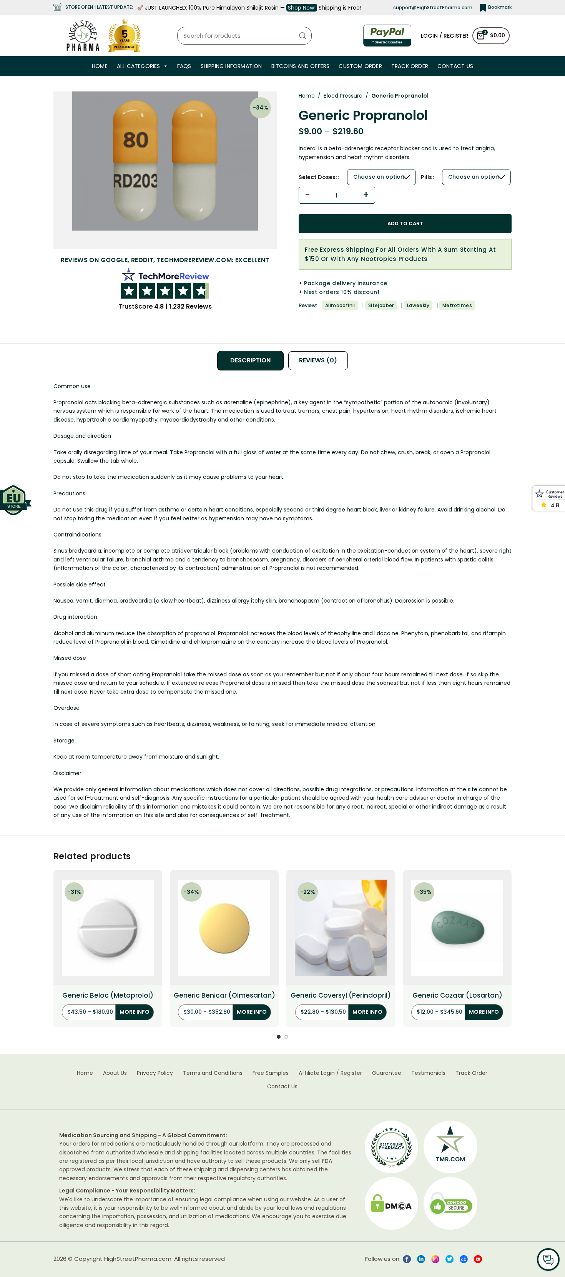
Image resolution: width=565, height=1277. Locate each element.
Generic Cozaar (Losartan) (457, 995)
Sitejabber (381, 305)
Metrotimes (457, 305)
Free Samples (271, 1073)
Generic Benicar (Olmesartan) (224, 995)
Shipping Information (231, 66)
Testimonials (428, 1073)
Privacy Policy (155, 1073)
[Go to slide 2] (286, 1037)
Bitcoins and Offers (300, 66)
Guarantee (386, 1073)
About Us (115, 1073)
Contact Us (455, 66)
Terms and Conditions (213, 1073)
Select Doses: (318, 177)
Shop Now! (302, 8)
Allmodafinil (340, 305)
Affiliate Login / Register (330, 1073)
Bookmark (500, 7)
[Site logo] (82, 35)
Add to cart (405, 223)
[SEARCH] (303, 36)
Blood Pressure (343, 96)
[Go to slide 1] (279, 1037)
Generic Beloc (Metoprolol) (107, 995)
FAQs (184, 66)
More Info (135, 1012)
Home (100, 66)
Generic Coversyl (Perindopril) (341, 995)
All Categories (138, 66)
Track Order (409, 66)
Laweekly (418, 305)
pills (426, 177)
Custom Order (360, 66)
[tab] (250, 360)
